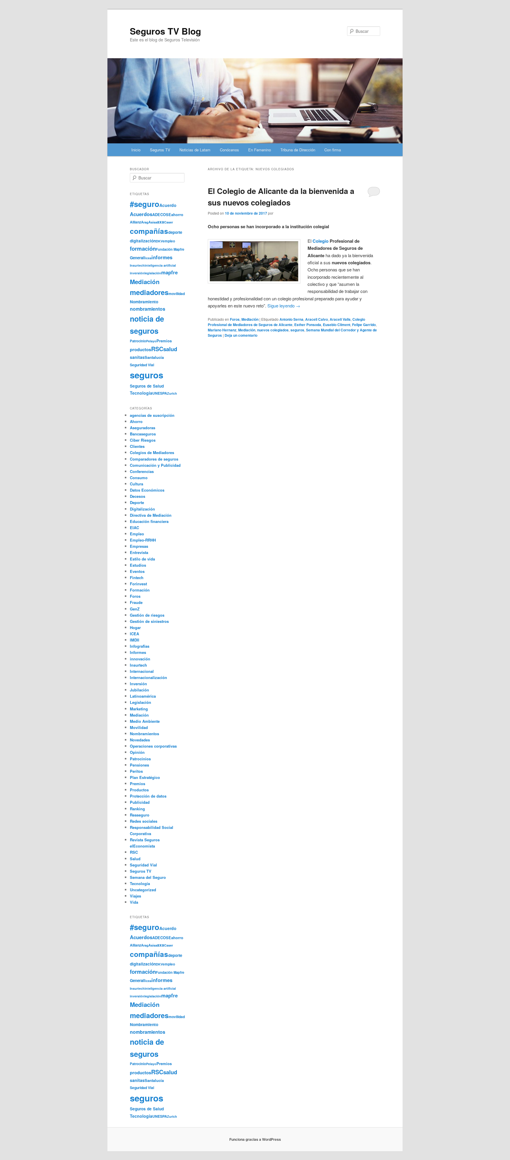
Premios (164, 341)
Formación (140, 590)
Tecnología (141, 393)
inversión (137, 273)
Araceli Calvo (316, 319)
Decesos (137, 496)
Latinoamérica (143, 696)
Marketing (139, 709)
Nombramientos (144, 733)
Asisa (152, 222)
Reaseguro (139, 815)
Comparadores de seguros (154, 459)
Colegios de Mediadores (152, 452)
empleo (169, 241)
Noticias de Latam (194, 150)
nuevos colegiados (273, 330)
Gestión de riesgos (147, 615)
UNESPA (159, 393)
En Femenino (259, 150)
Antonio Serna (291, 319)
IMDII (134, 640)
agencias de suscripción (152, 415)
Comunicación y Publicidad (155, 465)
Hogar (135, 627)
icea (148, 258)
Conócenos (229, 150)
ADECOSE (161, 214)
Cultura (136, 484)
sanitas (137, 357)
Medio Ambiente (145, 721)
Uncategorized (143, 889)
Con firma (332, 150)
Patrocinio (138, 340)
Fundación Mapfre (170, 249)
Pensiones (139, 765)
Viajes (135, 896)
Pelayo (151, 341)
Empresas (139, 546)
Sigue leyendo (283, 305)
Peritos (136, 771)
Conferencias (142, 471)
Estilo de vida (142, 559)
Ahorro (136, 421)
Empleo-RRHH (143, 540)
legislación (152, 273)
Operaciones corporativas (153, 746)
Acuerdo (167, 205)
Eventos (137, 571)
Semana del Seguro (148, 877)
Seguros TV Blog (165, 31)
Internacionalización (148, 677)
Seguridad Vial (142, 364)
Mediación (250, 319)
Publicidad (140, 802)
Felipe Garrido (364, 324)
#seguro (144, 203)
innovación (140, 659)
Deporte (137, 502)
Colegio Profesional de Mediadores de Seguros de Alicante (286, 322)
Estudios (138, 565)
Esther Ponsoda (307, 324)
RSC (157, 349)
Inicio (135, 150)
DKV (159, 241)
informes (161, 257)
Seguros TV (160, 150)
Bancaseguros (143, 434)
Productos (139, 790)
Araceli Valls (340, 319)
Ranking (137, 808)
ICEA (134, 633)
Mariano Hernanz (222, 330)
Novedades (140, 740)
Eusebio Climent (336, 324)
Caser (168, 222)
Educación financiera (149, 521)
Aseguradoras (142, 427)
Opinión (137, 752)
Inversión (138, 683)
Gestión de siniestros (149, 621)
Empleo (137, 534)
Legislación (140, 702)
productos (140, 349)
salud (170, 349)
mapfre (169, 272)
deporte (175, 232)
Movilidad (139, 727)
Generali (137, 257)
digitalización (143, 241)
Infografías (139, 646)
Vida (134, 902)
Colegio (320, 241)
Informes (138, 652)
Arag (144, 222)
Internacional (142, 671)
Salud (135, 858)
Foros (235, 319)
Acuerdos (141, 214)
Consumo (139, 477)
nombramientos (147, 308)
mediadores (149, 292)
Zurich (172, 393)
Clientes (137, 446)
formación (143, 248)
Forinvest (138, 584)
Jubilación (139, 690)
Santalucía (154, 357)
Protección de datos (148, 796)
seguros (297, 330)
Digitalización (142, 509)
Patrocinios (140, 759)
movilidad (177, 293)
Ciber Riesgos (143, 440)
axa (160, 222)
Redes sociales (143, 821)
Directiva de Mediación (150, 515)
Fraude (136, 602)
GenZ (135, 609)
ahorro (177, 214)
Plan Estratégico (145, 777)
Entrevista (139, 552)
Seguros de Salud (147, 386)
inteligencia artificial (160, 265)
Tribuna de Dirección (297, 150)
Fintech (136, 577)
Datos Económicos (147, 490)
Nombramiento (144, 301)
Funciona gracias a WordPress (255, 1139)
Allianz (135, 222)
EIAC (134, 527)
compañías (149, 231)
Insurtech (137, 265)
